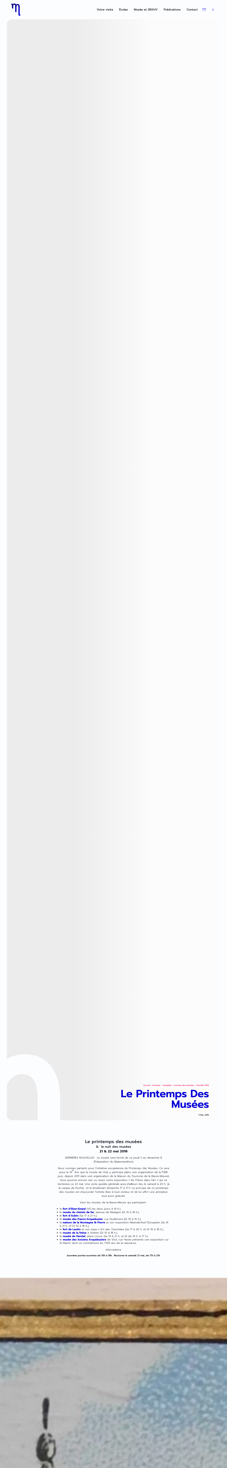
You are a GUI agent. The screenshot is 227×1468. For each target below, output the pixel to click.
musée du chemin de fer (78, 1212)
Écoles (123, 9)
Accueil (146, 1085)
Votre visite (105, 9)
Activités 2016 (202, 1085)
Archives (156, 1085)
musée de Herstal (74, 1236)
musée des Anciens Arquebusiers (84, 1240)
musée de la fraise (74, 1233)
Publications (172, 9)
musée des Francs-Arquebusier (83, 1219)
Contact (192, 9)
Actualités (166, 1085)
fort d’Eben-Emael (74, 1209)
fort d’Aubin (70, 1216)
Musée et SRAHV (146, 9)
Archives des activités (184, 1085)
